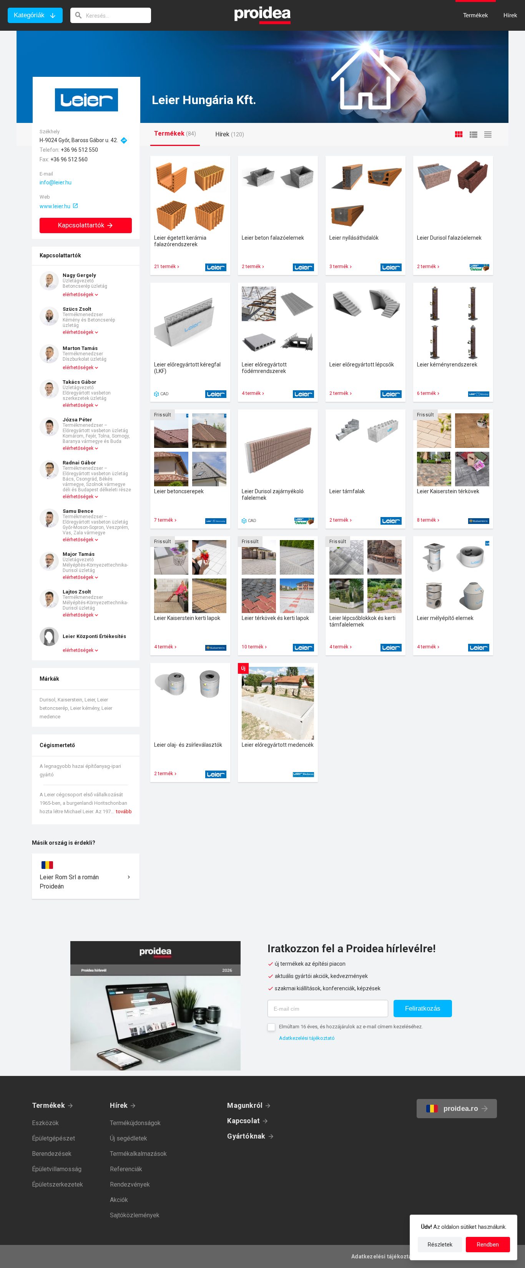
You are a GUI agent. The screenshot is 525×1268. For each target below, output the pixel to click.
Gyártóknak (246, 1136)
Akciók (119, 1199)
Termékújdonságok (135, 1123)
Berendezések (51, 1153)
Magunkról (244, 1105)
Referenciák (126, 1169)
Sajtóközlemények (134, 1215)
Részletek (440, 1244)
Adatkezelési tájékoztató (307, 1038)
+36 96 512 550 (79, 150)
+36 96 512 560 (69, 159)
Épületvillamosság (56, 1169)
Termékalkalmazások (138, 1153)
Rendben (488, 1244)
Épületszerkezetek (57, 1184)
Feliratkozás (422, 1008)
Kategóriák (29, 15)
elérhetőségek (78, 294)
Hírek (119, 1105)
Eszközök (45, 1123)
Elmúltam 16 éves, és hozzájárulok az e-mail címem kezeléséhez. (351, 1026)
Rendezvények (130, 1184)
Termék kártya (190, 215)
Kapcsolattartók (81, 225)
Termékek (48, 1105)
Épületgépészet (53, 1138)
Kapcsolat (243, 1121)
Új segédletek (128, 1138)
